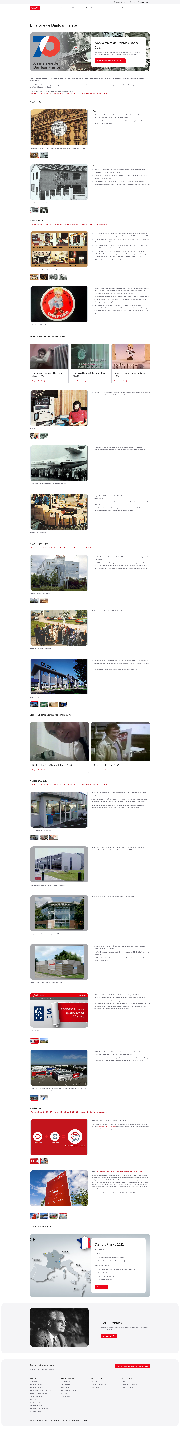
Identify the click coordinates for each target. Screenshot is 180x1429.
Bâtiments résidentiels (37, 1387)
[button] (131, 2)
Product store (95, 1387)
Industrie (33, 1399)
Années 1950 (35, 93)
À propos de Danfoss (129, 1378)
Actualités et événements (129, 1384)
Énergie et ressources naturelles (40, 1393)
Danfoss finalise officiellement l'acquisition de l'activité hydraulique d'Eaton (119, 1171)
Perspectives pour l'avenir (130, 1387)
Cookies (85, 1420)
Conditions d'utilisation (56, 1420)
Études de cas (65, 1387)
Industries (33, 1378)
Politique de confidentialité (38, 1420)
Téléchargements (66, 1384)
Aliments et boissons (36, 1396)
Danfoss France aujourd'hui (99, 93)
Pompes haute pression (98, 1384)
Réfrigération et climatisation (39, 1408)
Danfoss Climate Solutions (107, 1126)
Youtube (52, 1369)
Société (124, 1381)
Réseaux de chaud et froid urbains (40, 1390)
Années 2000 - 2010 (73, 93)
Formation (64, 1393)
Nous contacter (65, 1396)
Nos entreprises (96, 1378)
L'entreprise (55, 17)
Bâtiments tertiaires (36, 1384)
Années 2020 (85, 224)
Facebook (44, 1369)
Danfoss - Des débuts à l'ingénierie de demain (73, 17)
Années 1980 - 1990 (60, 93)
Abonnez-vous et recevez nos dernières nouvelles (132, 1366)
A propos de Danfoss (44, 17)
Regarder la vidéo (38, 381)
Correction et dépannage (68, 1390)
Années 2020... (85, 93)
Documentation (65, 1381)
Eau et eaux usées (35, 1411)
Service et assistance (68, 1378)
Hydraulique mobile (36, 1405)
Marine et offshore (35, 1402)
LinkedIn (33, 1369)
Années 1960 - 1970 (46, 93)
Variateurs (94, 1381)
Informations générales (73, 1420)
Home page (33, 17)
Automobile (34, 1381)
